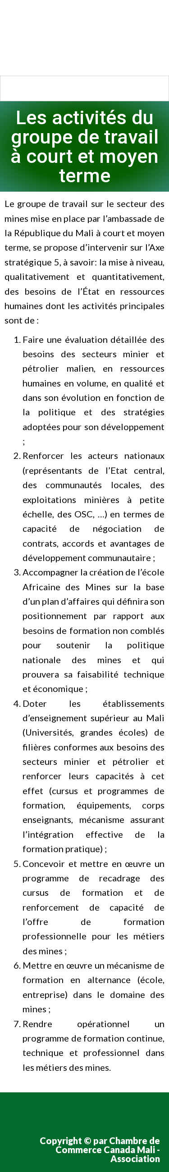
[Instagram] (72, 1112)
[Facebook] (20, 1112)
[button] (84, 88)
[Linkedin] (98, 1112)
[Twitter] (46, 1112)
